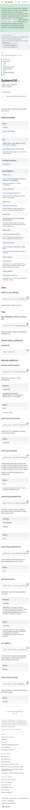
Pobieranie (4, 742)
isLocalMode (6, 261)
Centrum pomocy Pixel (7, 782)
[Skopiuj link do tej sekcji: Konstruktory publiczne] (24, 341)
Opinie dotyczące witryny (9, 803)
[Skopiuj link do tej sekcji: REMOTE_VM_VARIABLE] (20, 293)
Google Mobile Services (7, 787)
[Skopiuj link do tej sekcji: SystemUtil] (10, 345)
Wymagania (4, 739)
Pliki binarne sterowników (7, 749)
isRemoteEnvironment (9, 275)
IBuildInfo (17, 247)
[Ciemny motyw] (28, 297)
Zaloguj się (25, 2)
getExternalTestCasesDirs (11, 193)
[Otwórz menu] (2, 2)
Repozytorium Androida (7, 737)
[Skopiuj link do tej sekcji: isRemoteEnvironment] (19, 678)
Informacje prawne (23, 798)
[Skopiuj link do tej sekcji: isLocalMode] (12, 643)
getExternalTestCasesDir (10, 179)
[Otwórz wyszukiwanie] (16, 2)
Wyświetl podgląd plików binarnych (10, 744)
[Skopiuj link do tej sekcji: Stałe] (7, 288)
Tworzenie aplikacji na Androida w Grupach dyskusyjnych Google (12, 769)
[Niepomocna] (21, 55)
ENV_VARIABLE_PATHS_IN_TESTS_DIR (13, 149)
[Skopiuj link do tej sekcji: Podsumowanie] (16, 118)
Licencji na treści (21, 721)
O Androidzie (4, 798)
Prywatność (11, 800)
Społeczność (13, 798)
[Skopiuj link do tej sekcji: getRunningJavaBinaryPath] (22, 497)
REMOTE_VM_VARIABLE (9, 131)
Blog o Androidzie (5, 761)
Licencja (4, 800)
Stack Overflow (5, 790)
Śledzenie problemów (6, 792)
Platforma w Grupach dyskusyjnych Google (12, 766)
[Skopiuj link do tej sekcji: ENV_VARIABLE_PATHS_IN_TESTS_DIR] (5, 319)
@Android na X (5, 756)
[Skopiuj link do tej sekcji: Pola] (6, 312)
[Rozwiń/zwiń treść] (11, 59)
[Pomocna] (19, 55)
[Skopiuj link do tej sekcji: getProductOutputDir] (18, 451)
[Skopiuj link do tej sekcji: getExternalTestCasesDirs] (22, 419)
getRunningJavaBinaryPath (11, 218)
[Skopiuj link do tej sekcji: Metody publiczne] (19, 361)
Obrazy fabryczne (6, 747)
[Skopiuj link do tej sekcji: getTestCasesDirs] (16, 579)
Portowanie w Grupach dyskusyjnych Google (12, 773)
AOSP (2, 52)
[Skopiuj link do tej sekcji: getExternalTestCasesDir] (21, 365)
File (11, 196)
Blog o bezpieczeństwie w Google (9, 764)
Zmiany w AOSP (19, 27)
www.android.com (6, 784)
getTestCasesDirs (8, 247)
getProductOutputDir (9, 205)
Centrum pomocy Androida (8, 779)
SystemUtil (6, 164)
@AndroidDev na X (6, 759)
